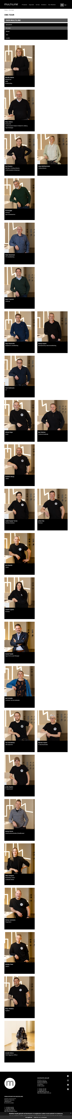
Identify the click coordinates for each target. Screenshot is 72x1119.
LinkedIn (68, 1085)
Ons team (8, 28)
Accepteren (28, 1117)
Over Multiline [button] (52, 4)
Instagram (68, 1080)
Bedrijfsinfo (9, 24)
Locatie (8, 38)
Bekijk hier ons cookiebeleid (40, 1117)
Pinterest (68, 1089)
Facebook (68, 1076)
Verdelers (43, 4)
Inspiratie (31, 4)
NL (65, 5)
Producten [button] (24, 4)
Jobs (7, 34)
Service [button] (38, 4)
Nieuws (8, 31)
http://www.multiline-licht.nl (10, 1111)
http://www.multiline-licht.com (44, 1093)
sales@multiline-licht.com (43, 1091)
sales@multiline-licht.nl (9, 1110)
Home (6, 10)
